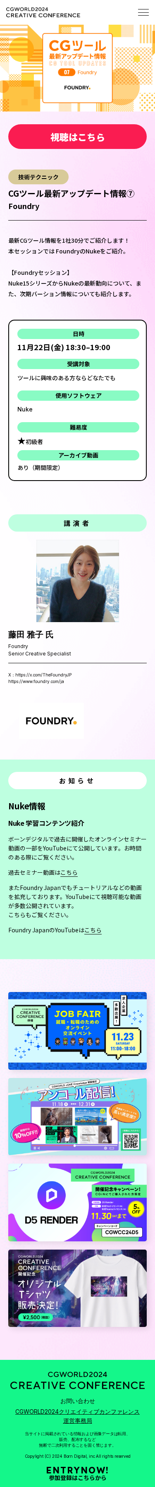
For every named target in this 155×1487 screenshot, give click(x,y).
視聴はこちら (77, 136)
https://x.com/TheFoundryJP (43, 674)
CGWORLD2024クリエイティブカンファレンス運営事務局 (77, 1416)
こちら (69, 872)
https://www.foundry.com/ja (36, 681)
